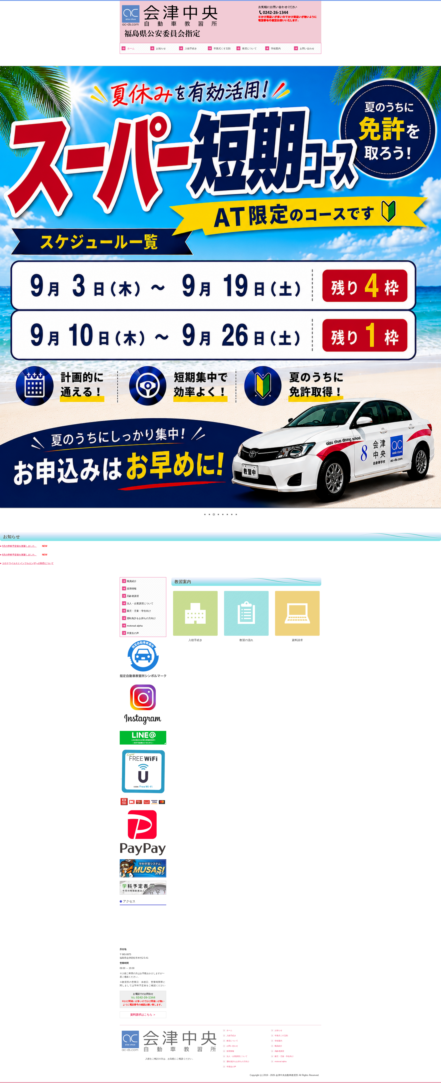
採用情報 (131, 588)
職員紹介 (131, 581)
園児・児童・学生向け (139, 610)
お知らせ (161, 48)
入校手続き (191, 48)
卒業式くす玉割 (222, 48)
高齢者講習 (133, 596)
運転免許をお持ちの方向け (141, 618)
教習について (249, 48)
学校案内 (276, 48)
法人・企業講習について (140, 603)
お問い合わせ (307, 48)
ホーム (131, 48)
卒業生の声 (133, 633)
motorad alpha (135, 625)
